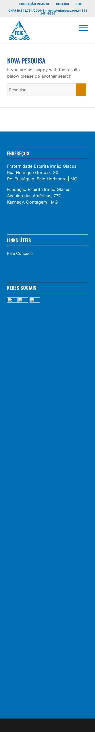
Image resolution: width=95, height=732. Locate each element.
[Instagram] (76, 725)
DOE (78, 4)
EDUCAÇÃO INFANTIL (34, 4)
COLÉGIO (62, 4)
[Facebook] (68, 725)
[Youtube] (84, 725)
